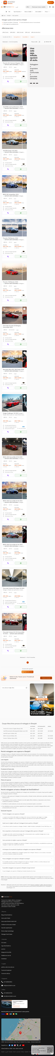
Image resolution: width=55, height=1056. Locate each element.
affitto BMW (12, 32)
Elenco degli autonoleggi (7, 931)
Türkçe (22, 1051)
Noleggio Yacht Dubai (6, 934)
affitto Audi (27, 32)
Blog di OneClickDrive (6, 915)
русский (18, 1051)
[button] (2, 7)
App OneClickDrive (11, 2)
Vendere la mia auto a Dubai (8, 924)
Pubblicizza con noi (6, 955)
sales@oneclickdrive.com (9, 996)
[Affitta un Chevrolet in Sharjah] (12, 315)
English (3, 1051)
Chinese (31, 1051)
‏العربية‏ (6, 1051)
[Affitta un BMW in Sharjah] (12, 184)
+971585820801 (7, 982)
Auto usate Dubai (5, 918)
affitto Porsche (5, 32)
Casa (4, 15)
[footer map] (20, 1029)
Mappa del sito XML (6, 952)
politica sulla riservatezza (45, 884)
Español (26, 1051)
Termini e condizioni (35, 884)
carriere (3, 949)
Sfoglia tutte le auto (28, 671)
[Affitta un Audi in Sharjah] (12, 96)
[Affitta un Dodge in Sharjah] (12, 403)
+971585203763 (7, 993)
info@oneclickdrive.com (9, 985)
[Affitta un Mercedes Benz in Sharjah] (12, 359)
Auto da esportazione (6, 927)
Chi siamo (3, 942)
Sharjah (9, 15)
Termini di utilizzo (5, 973)
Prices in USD (34, 41)
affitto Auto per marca (7, 28)
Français (10, 1051)
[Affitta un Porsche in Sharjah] (12, 52)
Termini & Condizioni (6, 970)
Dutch (14, 1051)
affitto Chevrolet (20, 32)
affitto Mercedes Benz (35, 32)
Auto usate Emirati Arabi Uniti (8, 921)
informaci (33, 878)
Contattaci (4, 958)
